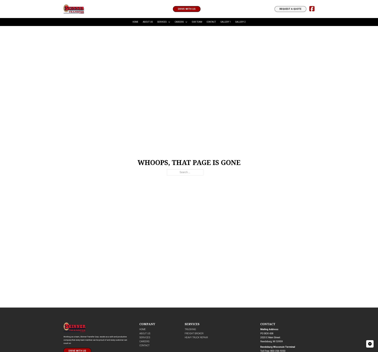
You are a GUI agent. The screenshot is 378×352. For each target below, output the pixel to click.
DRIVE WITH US (187, 9)
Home (135, 22)
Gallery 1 (225, 22)
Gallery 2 (240, 22)
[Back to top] (370, 344)
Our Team (197, 22)
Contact (211, 22)
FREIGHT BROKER (194, 333)
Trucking (190, 329)
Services (162, 22)
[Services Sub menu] (169, 22)
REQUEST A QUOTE (291, 9)
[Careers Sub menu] (186, 22)
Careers (179, 22)
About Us (148, 22)
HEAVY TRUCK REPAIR (196, 337)
